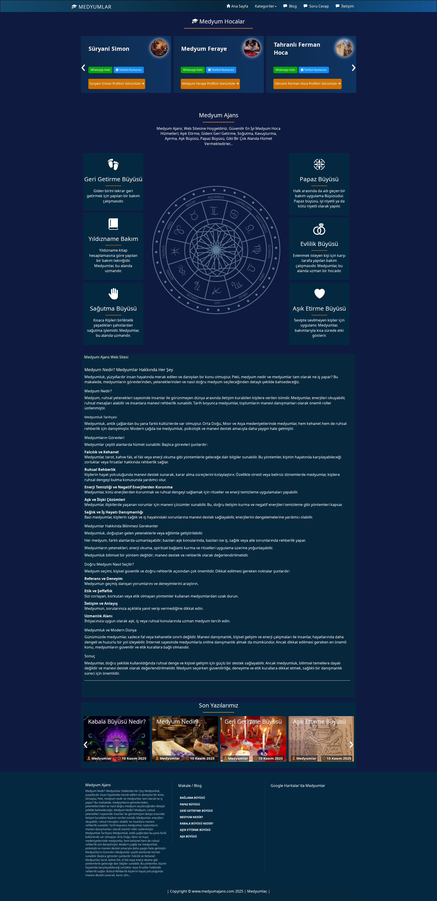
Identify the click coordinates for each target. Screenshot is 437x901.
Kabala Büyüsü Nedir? (196, 823)
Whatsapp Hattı (100, 70)
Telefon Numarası (129, 70)
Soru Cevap (318, 6)
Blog (292, 6)
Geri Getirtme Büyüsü (196, 811)
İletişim (347, 6)
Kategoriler (264, 6)
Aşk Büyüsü (188, 836)
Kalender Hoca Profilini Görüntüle (300, 83)
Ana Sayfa (239, 6)
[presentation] (83, 66)
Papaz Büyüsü (190, 804)
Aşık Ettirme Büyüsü (195, 830)
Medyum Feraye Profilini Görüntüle (116, 83)
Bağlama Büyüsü (192, 798)
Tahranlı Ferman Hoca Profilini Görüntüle (213, 83)
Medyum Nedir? (191, 817)
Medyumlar (94, 6)
